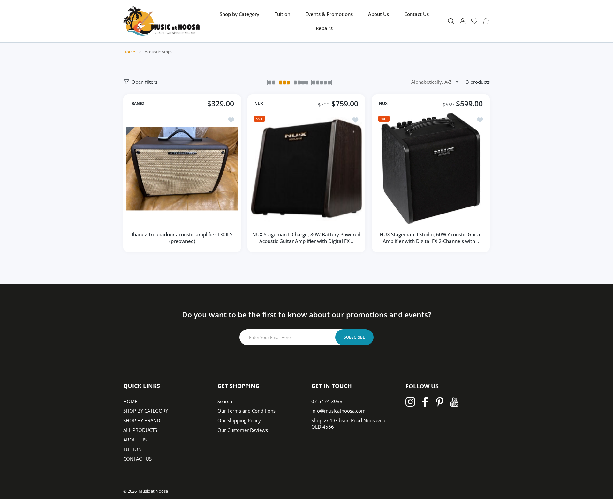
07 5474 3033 (327, 401)
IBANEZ (137, 103)
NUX (258, 103)
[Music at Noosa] (161, 21)
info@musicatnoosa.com (338, 411)
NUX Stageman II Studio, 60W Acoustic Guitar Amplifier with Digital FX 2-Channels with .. (431, 237)
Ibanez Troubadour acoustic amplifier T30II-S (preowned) (182, 237)
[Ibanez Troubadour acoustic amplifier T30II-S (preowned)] (182, 168)
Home (129, 52)
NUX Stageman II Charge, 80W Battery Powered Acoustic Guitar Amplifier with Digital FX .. (306, 237)
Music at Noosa (153, 491)
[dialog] (451, 21)
